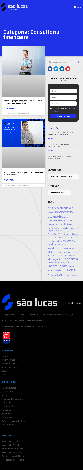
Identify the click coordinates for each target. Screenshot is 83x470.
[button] (50, 68)
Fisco (55, 228)
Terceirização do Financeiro (15, 456)
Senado (63, 271)
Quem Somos (8, 360)
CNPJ (53, 208)
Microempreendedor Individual (61, 252)
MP (49, 259)
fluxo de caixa (61, 228)
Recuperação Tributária (13, 460)
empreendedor (66, 221)
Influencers (7, 410)
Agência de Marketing (12, 399)
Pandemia (70, 259)
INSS (63, 244)
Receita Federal (58, 266)
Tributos (73, 275)
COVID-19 (55, 217)
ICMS (59, 241)
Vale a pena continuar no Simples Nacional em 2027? (60, 157)
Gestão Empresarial (60, 234)
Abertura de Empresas (12, 449)
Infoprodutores (9, 388)
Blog (4, 371)
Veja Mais (50, 138)
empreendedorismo (61, 224)
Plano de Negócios (53, 263)
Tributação (66, 275)
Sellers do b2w (8, 425)
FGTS (50, 227)
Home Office (52, 241)
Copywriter (7, 402)
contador (50, 213)
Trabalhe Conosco (10, 363)
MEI (50, 252)
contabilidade (65, 208)
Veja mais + (9, 108)
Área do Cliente (9, 367)
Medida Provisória (63, 248)
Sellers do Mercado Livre (13, 421)
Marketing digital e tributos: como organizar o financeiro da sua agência (23, 101)
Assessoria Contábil (11, 445)
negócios (57, 259)
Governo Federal (71, 238)
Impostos (58, 245)
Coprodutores (8, 391)
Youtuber (6, 413)
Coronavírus (63, 212)
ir (65, 245)
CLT (49, 208)
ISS (68, 245)
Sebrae (58, 271)
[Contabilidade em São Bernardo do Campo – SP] (14, 7)
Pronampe (64, 262)
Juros (71, 245)
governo (59, 237)
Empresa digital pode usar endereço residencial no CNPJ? (61, 145)
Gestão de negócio (65, 231)
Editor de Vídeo (9, 406)
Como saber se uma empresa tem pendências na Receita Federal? (60, 133)
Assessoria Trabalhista (12, 452)
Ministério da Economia (67, 255)
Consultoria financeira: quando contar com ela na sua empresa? (23, 173)
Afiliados (6, 395)
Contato (6, 374)
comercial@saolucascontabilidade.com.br (22, 320)
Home (5, 356)
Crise (64, 217)
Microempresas (52, 255)
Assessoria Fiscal (10, 441)
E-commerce (8, 417)
